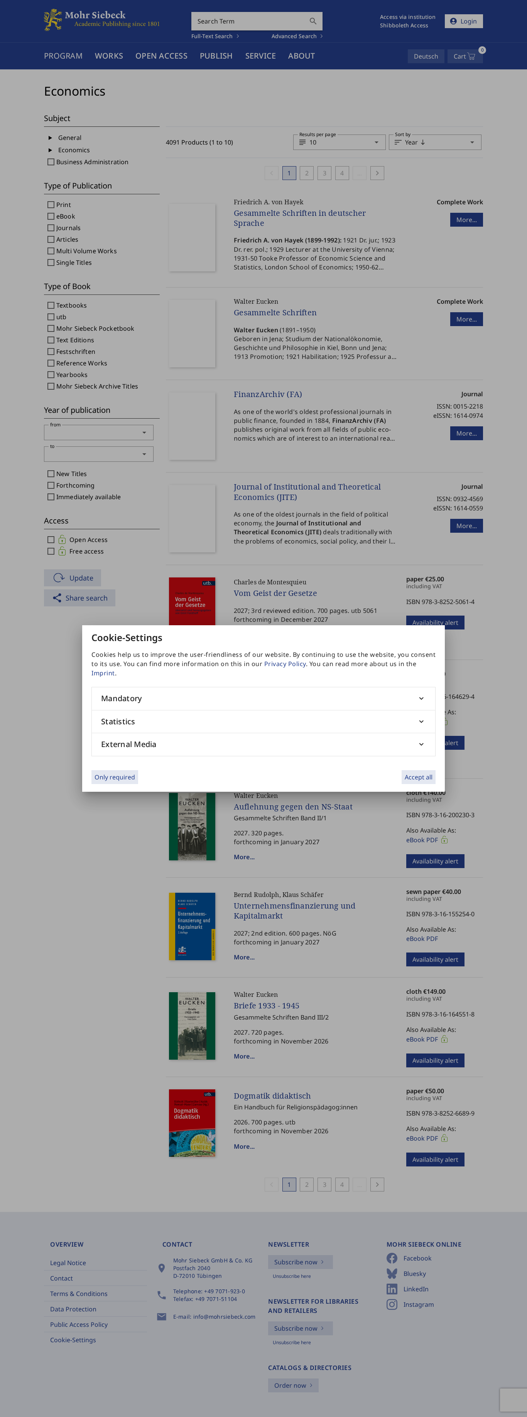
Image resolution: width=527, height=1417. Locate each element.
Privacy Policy (285, 664)
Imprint (103, 673)
